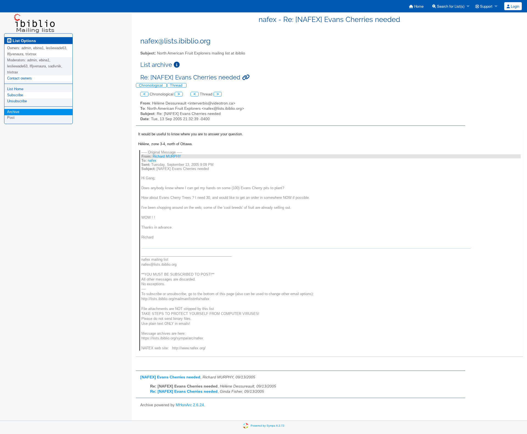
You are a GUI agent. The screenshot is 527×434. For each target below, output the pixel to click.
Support (485, 6)
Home (418, 6)
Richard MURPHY (167, 156)
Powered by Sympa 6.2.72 (267, 425)
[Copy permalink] (246, 77)
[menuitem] (416, 6)
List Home (15, 89)
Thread (177, 85)
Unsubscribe (17, 101)
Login (514, 6)
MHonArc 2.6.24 (190, 405)
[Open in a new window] (177, 64)
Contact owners (19, 78)
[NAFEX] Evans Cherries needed (170, 377)
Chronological (151, 85)
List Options (24, 41)
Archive (13, 112)
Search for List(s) (450, 6)
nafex (152, 160)
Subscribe (15, 95)
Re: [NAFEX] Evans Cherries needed (184, 391)
